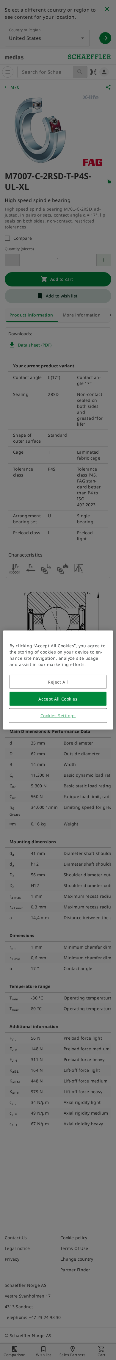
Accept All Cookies (57, 699)
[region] (58, 680)
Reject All (58, 682)
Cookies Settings (58, 715)
